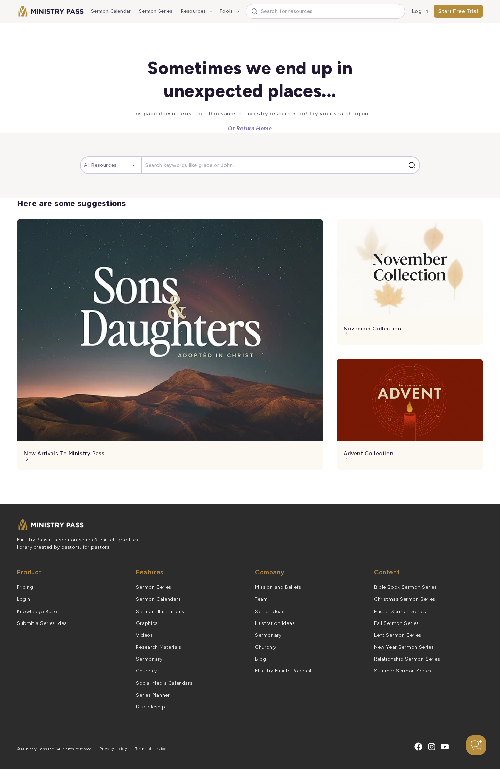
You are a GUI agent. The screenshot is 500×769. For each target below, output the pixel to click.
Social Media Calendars (164, 683)
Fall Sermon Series (396, 623)
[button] (196, 11)
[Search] (413, 165)
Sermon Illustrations (160, 611)
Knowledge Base (37, 611)
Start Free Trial (458, 11)
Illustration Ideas (275, 623)
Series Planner (153, 695)
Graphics (147, 623)
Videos (144, 635)
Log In (420, 11)
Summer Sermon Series (402, 671)
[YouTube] (445, 746)
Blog (260, 659)
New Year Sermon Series (404, 647)
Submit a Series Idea (42, 623)
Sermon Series (153, 587)
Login (23, 599)
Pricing (25, 587)
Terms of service (151, 749)
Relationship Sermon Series (407, 659)
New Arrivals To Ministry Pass (64, 453)
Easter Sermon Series (400, 611)
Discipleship (150, 707)
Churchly (146, 671)
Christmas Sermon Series (404, 599)
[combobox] (325, 11)
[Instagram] (432, 746)
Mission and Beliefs (278, 587)
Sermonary (149, 659)
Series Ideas (269, 611)
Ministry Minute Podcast (283, 671)
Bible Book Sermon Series (405, 587)
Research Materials (158, 647)
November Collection (372, 328)
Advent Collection (368, 453)
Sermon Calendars (158, 599)
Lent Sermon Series (397, 635)
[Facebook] (418, 746)
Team (261, 599)
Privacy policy (113, 749)
